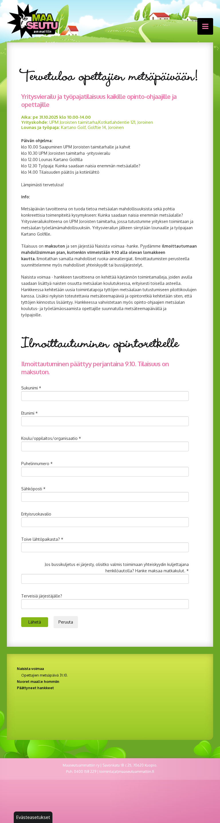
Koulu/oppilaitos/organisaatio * (51, 438)
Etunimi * (29, 413)
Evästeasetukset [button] (33, 817)
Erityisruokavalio (36, 514)
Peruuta (65, 622)
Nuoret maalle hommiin (38, 681)
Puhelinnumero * (37, 463)
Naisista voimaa (30, 668)
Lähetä (34, 622)
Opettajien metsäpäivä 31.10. (44, 675)
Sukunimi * (31, 387)
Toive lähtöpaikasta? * (42, 539)
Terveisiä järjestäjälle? (41, 595)
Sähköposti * (33, 488)
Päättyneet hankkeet (35, 687)
